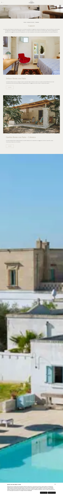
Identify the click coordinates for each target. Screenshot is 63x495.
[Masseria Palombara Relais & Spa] (31, 2)
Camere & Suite (30, 22)
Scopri (9, 87)
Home (25, 22)
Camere (37, 22)
